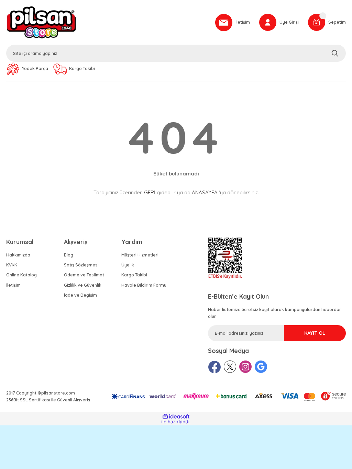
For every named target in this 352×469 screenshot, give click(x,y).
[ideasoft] (176, 417)
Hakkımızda (18, 255)
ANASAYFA (205, 192)
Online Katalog (21, 274)
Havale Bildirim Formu (143, 285)
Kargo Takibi (134, 274)
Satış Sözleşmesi (81, 264)
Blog (68, 255)
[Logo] (107, 22)
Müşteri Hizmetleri (139, 255)
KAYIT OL (314, 333)
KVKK (11, 264)
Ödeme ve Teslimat (84, 274)
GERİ (149, 192)
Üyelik (127, 264)
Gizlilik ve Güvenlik (82, 285)
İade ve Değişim (80, 295)
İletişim (13, 285)
